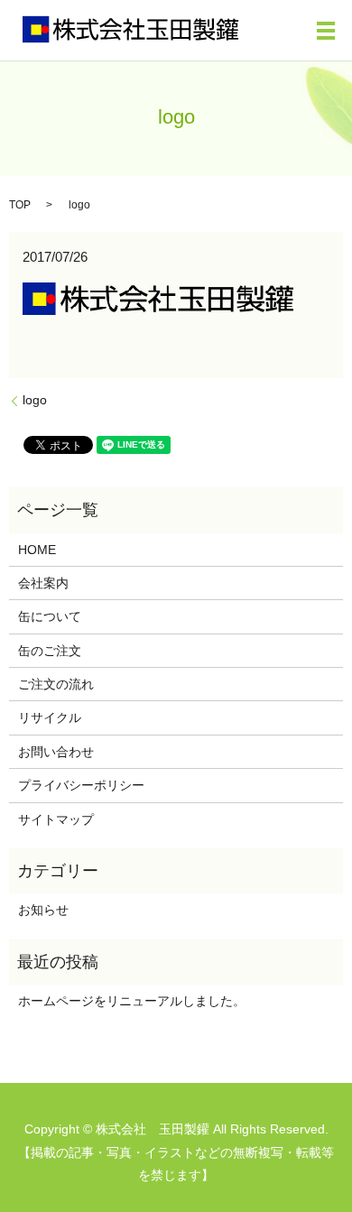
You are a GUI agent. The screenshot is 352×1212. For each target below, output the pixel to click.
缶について (49, 616)
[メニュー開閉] (326, 31)
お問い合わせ (56, 752)
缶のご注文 (49, 650)
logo (35, 400)
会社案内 (43, 583)
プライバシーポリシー (81, 785)
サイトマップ (56, 819)
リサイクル (49, 717)
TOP (20, 205)
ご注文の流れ (56, 684)
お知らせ (43, 909)
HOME (37, 549)
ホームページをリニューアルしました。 (131, 1001)
